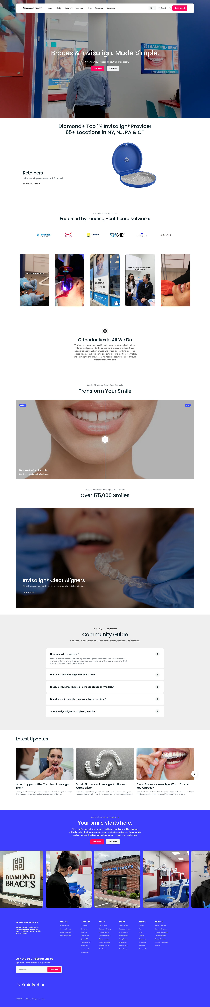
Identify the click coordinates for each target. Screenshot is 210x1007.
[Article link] (45, 774)
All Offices (84, 926)
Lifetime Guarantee (161, 932)
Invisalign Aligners (66, 932)
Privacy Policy (124, 932)
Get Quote (112, 841)
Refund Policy (123, 935)
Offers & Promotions (161, 942)
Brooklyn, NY (85, 935)
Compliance (123, 939)
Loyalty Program (160, 935)
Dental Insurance (104, 939)
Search (141, 926)
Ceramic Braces (65, 929)
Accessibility (123, 946)
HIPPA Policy (123, 942)
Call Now (112, 68)
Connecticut (85, 952)
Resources (142, 939)
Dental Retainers (65, 935)
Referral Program (160, 939)
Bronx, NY (84, 932)
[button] (162, 8)
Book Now (98, 68)
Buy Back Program (161, 929)
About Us (142, 946)
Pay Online (102, 949)
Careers (141, 935)
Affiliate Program (160, 926)
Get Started (180, 8)
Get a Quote (103, 926)
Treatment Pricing (105, 929)
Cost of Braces (104, 932)
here (82, 663)
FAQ (140, 929)
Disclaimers (123, 949)
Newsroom (142, 942)
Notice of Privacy (124, 929)
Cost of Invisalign (104, 935)
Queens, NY (84, 939)
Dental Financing (104, 942)
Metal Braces (64, 926)
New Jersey (84, 946)
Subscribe (54, 969)
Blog (140, 932)
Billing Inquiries (104, 946)
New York (84, 929)
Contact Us (142, 949)
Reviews (157, 946)
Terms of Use (123, 926)
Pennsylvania (85, 949)
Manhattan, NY (85, 942)
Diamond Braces (26, 999)
